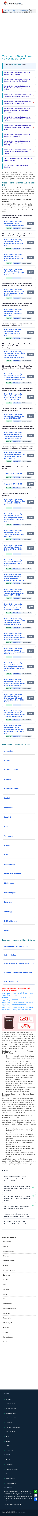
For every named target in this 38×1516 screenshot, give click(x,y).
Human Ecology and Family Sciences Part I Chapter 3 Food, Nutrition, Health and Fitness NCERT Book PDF (14, 292)
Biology (5, 1246)
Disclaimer (9, 1474)
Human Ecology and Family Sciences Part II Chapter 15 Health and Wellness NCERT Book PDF (13, 548)
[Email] (36, 1495)
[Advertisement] (19, 35)
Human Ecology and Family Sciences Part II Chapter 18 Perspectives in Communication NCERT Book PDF (14, 651)
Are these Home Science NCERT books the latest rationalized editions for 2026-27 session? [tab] (17, 1188)
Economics (6, 1275)
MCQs (8, 1446)
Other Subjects (7, 1323)
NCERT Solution (11, 1408)
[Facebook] (36, 1499)
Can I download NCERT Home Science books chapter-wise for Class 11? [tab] (16, 1207)
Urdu (4, 1284)
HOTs (7, 1436)
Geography (6, 1289)
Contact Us (9, 1464)
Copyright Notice (11, 1483)
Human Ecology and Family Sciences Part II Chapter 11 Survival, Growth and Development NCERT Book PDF (14, 577)
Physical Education (9, 1270)
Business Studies (8, 1251)
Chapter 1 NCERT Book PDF (13, 473)
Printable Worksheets (12, 1432)
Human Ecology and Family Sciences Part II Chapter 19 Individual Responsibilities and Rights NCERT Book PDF (14, 592)
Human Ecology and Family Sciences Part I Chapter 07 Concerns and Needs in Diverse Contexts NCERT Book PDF (14, 376)
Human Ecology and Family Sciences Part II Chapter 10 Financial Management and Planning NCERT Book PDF (13, 435)
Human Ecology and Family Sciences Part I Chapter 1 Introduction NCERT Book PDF (14, 223)
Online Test (9, 1450)
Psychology (6, 1327)
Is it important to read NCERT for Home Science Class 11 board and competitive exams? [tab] (17, 1198)
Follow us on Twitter (12, 1469)
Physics (5, 1342)
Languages (6, 1313)
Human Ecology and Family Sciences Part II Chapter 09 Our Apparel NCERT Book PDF (14, 416)
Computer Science (9, 1261)
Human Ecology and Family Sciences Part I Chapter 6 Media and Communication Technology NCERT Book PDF (14, 354)
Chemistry (6, 1256)
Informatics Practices (9, 1308)
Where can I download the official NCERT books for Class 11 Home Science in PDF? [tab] (15, 1179)
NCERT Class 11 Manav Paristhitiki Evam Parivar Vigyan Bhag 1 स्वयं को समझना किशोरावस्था (17, 1004)
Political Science (8, 1337)
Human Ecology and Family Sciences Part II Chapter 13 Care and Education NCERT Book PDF (14, 502)
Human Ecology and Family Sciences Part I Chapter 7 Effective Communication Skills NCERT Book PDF (14, 533)
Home (4, 10)
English (5, 1265)
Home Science (23, 10)
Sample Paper (10, 1404)
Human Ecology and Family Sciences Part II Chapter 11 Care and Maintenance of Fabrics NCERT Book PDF (14, 455)
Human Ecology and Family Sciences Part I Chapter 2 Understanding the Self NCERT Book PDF (14, 242)
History (5, 1294)
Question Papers (11, 1413)
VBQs (8, 1441)
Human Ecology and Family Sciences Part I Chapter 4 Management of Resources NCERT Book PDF (13, 312)
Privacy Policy (10, 1478)
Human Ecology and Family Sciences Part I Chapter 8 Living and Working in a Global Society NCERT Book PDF (14, 621)
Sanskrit (5, 1280)
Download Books (11, 1418)
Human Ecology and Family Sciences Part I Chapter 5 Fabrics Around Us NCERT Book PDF (13, 332)
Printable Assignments (13, 1427)
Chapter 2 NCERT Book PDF (13, 484)
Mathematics (7, 1318)
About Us (9, 1460)
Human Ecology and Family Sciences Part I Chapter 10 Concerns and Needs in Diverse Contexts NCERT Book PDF (14, 607)
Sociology (6, 1332)
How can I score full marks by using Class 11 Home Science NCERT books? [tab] (17, 1215)
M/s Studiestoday (20, 1512)
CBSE (9, 10)
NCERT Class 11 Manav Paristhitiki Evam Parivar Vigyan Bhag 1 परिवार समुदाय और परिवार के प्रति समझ (17, 1008)
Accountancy (7, 1242)
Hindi (4, 1299)
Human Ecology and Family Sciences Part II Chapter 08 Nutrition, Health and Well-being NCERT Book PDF (13, 397)
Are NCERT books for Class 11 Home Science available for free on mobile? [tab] (16, 1223)
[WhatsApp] (36, 1491)
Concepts (9, 1422)
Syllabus (8, 1399)
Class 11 (15, 10)
